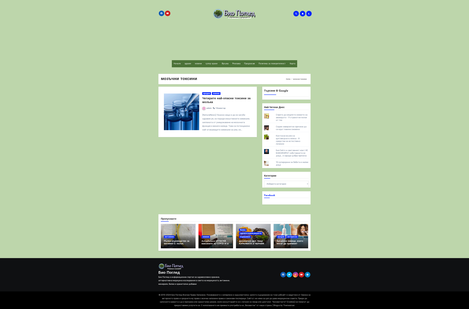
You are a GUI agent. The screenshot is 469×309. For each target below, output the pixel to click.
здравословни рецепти (250, 233)
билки (242, 230)
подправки (245, 237)
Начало (177, 64)
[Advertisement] (234, 39)
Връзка (225, 64)
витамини (169, 237)
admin (209, 108)
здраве (188, 64)
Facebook (269, 195)
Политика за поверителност (272, 64)
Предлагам (249, 64)
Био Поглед (169, 273)
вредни (206, 93)
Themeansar (288, 305)
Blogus (277, 305)
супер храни (212, 64)
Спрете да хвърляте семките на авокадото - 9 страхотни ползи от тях (291, 117)
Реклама (236, 64)
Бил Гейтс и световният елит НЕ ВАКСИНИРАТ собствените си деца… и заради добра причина (292, 153)
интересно (292, 237)
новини (198, 64)
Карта (292, 64)
